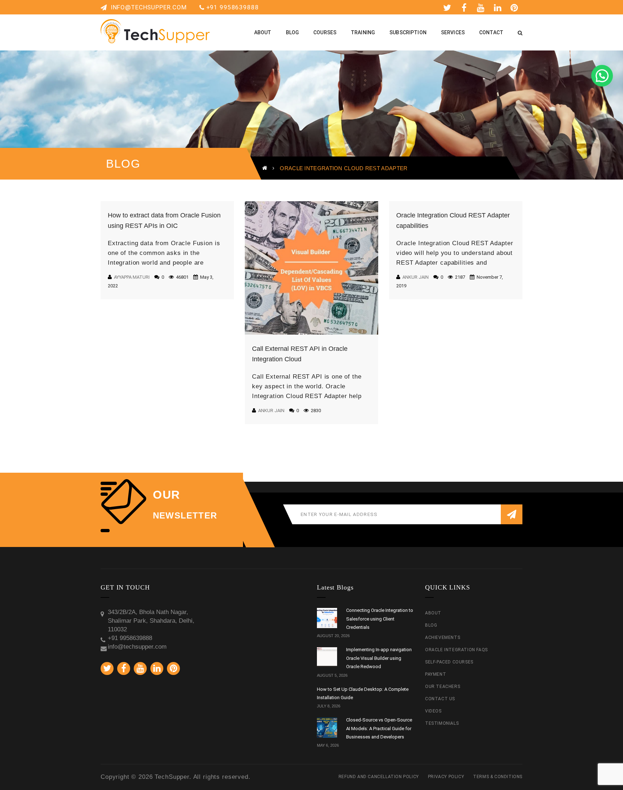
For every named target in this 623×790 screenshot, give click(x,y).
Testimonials (442, 723)
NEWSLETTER (185, 515)
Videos (433, 711)
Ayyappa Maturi (132, 277)
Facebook (465, 7)
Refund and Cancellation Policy (379, 776)
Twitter (448, 7)
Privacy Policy (446, 776)
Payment (435, 674)
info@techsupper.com (148, 7)
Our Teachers (442, 686)
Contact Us (440, 698)
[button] (602, 76)
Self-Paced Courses (449, 662)
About (433, 612)
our (166, 494)
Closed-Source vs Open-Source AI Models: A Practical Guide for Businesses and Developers (379, 728)
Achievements (442, 637)
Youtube (482, 7)
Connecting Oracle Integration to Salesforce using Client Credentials (379, 619)
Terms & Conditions (497, 776)
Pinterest (515, 7)
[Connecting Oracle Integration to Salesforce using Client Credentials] (327, 618)
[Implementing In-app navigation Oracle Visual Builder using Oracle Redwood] (327, 657)
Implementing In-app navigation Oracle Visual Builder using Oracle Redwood (379, 658)
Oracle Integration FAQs (456, 649)
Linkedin (498, 7)
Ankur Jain (271, 410)
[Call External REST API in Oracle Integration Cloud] (311, 268)
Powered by (612, 31)
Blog (431, 625)
